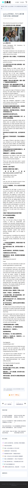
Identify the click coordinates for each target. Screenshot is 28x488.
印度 (6, 6)
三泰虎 (7, 389)
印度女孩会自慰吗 (8, 445)
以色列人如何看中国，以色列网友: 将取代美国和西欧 (15, 442)
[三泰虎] (6, 2)
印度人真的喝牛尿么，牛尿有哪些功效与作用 (13, 461)
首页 (3, 6)
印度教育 (5, 252)
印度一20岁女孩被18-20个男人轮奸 (11, 448)
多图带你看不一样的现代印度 (10, 450)
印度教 (10, 106)
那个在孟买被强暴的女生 (9, 464)
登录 (18, 2)
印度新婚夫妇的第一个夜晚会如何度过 (12, 453)
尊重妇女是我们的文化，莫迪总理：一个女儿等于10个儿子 (15, 466)
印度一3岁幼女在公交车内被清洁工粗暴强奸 (13, 456)
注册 (23, 2)
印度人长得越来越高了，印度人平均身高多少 (13, 458)
